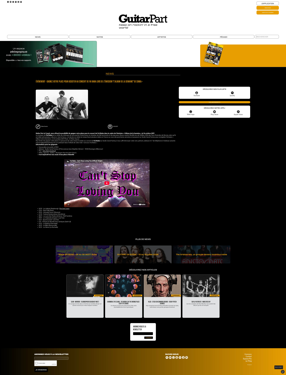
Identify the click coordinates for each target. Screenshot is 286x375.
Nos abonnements (214, 102)
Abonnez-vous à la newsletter (51, 354)
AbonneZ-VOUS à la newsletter (139, 328)
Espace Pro (247, 359)
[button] (3, 53)
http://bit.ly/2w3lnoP (49, 151)
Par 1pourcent (249, 364)
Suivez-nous (172, 354)
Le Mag (249, 361)
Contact (249, 357)
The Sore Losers (64, 208)
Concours (248, 354)
